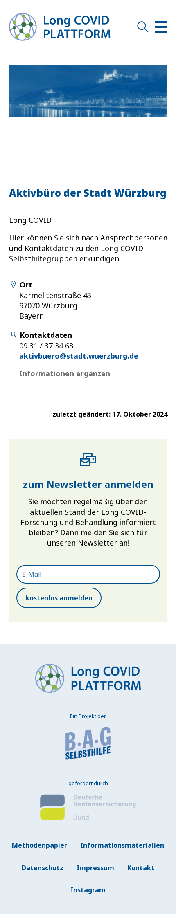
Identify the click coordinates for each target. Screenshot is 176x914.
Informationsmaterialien (122, 845)
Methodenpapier (39, 845)
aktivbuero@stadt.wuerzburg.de (78, 356)
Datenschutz (42, 867)
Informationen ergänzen (64, 373)
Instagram (88, 889)
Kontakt (140, 867)
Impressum (95, 867)
